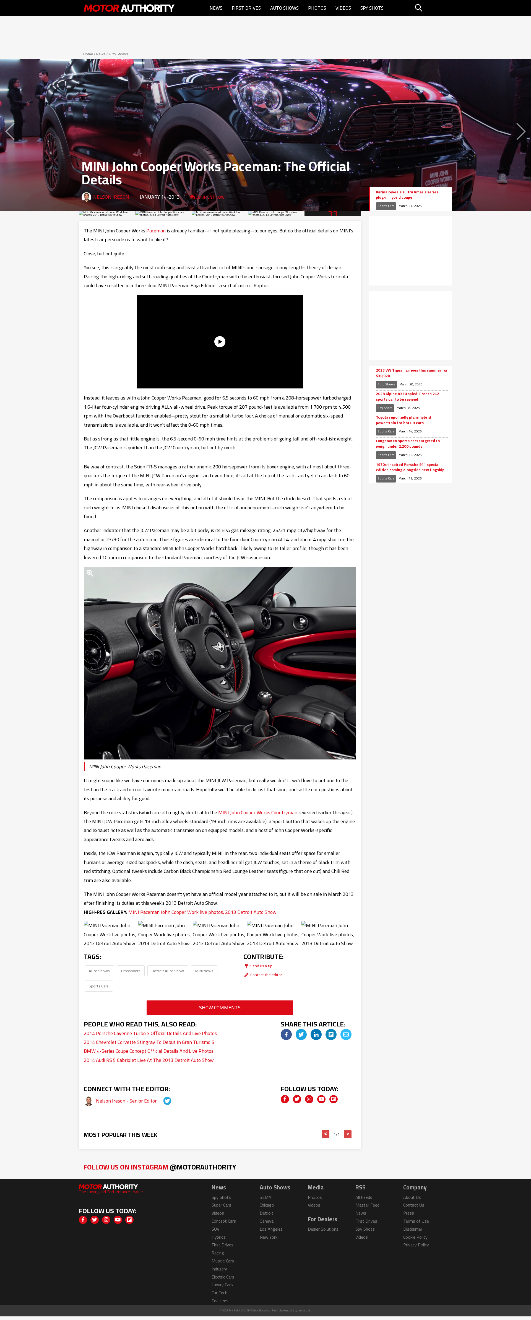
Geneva (267, 1221)
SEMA (265, 1197)
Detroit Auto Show (168, 970)
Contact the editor (265, 974)
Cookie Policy (415, 1237)
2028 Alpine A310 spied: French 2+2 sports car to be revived (407, 396)
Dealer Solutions (323, 1229)
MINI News (204, 970)
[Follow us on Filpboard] (333, 1099)
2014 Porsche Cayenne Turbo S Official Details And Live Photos (150, 1033)
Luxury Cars (222, 1284)
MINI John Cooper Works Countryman (257, 812)
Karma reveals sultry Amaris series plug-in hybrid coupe (407, 195)
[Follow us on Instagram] (309, 1099)
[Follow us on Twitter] (297, 1099)
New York (268, 1237)
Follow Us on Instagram (159, 1166)
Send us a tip (260, 965)
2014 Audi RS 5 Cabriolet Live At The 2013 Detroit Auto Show (149, 1060)
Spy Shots (372, 8)
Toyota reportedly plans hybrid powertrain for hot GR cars (403, 420)
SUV (215, 1229)
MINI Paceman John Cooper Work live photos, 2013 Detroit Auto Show (202, 912)
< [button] (325, 1134)
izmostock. (304, 1310)
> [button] (347, 1134)
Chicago (267, 1205)
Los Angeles (271, 1229)
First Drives (246, 8)
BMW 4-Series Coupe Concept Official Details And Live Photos (149, 1051)
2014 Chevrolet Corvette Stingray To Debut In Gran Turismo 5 (149, 1042)
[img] (286, 1034)
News (216, 8)
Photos (317, 8)
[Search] (432, 8)
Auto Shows (284, 8)
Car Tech (219, 1292)
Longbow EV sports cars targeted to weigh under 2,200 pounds (408, 443)
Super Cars (221, 1205)
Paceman (156, 230)
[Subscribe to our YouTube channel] (321, 1099)
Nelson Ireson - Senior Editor (127, 1100)
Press (408, 1213)
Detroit (267, 1213)
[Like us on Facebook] (285, 1099)
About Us (412, 1197)
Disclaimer (412, 1229)
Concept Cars (224, 1221)
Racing (218, 1253)
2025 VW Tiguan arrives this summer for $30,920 (412, 373)
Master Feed (367, 1205)
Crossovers (130, 970)
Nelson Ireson (111, 196)
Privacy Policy (416, 1245)
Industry (219, 1269)
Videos (343, 8)
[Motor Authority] (129, 8)
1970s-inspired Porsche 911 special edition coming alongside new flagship (410, 467)
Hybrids (219, 1237)
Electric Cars (223, 1277)
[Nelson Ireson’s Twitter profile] (162, 1100)
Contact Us (413, 1205)
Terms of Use (416, 1221)
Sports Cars (99, 986)
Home (88, 54)
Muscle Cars (223, 1261)
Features (220, 1300)
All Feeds (363, 1197)
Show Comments (220, 1007)
